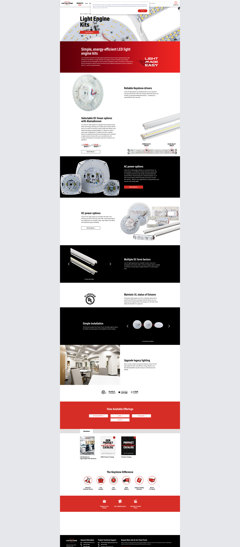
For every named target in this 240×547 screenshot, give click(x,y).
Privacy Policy (104, 7)
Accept (142, 10)
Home (81, 14)
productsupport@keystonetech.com (109, 542)
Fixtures (86, 14)
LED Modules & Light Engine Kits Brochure (88, 458)
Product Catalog (126, 457)
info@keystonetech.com (88, 542)
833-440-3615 (104, 544)
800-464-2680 (86, 544)
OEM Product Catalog (107, 457)
